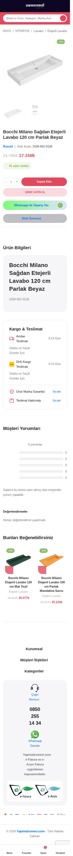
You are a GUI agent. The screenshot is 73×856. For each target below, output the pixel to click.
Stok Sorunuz (31, 218)
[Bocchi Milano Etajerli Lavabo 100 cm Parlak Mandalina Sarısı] (51, 560)
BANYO (5, 31)
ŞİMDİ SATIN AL (35, 192)
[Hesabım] (65, 6)
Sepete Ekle (44, 181)
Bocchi (8, 146)
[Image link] (60, 205)
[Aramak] (63, 18)
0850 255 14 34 (35, 716)
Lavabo (38, 31)
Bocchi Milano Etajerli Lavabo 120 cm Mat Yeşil (18, 582)
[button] (9, 570)
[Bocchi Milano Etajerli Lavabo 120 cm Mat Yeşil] (18, 560)
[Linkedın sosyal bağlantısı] (20, 234)
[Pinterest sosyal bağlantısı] (15, 234)
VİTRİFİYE (22, 31)
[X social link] (10, 234)
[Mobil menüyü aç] (4, 6)
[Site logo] (35, 5)
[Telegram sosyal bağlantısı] (25, 234)
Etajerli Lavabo (57, 31)
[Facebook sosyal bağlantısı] (5, 234)
